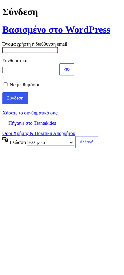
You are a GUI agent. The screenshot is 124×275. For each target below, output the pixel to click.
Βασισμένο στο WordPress (56, 29)
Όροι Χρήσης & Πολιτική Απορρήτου (38, 133)
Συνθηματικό (14, 60)
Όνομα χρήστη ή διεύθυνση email (34, 44)
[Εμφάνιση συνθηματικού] (66, 69)
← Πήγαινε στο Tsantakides (29, 123)
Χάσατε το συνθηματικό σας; (30, 112)
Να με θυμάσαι (24, 84)
